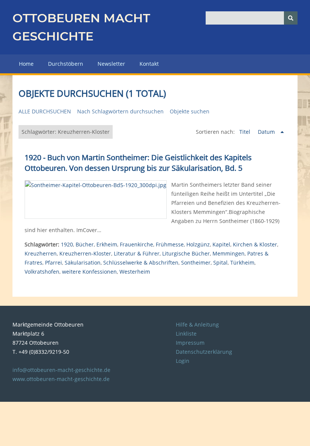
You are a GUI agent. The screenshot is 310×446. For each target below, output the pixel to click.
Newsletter (111, 63)
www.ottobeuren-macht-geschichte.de (61, 379)
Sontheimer (196, 262)
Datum (267, 131)
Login (182, 360)
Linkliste (186, 333)
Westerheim (134, 271)
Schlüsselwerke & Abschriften (140, 262)
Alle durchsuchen (45, 111)
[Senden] (291, 18)
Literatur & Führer (137, 253)
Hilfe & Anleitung (197, 324)
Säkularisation (83, 262)
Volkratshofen (42, 271)
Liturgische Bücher (186, 253)
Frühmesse (170, 244)
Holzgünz (198, 244)
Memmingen (228, 253)
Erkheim (106, 244)
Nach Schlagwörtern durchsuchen (120, 111)
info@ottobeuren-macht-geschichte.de (61, 369)
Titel (245, 131)
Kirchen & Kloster (255, 244)
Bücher (85, 244)
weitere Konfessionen (89, 271)
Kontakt (149, 63)
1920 (67, 244)
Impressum (190, 342)
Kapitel (221, 244)
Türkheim (242, 262)
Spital (220, 262)
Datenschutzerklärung (204, 351)
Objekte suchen (189, 111)
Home (26, 63)
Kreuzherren (41, 253)
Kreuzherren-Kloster (85, 253)
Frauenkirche (136, 244)
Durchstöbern (65, 63)
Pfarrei (53, 262)
